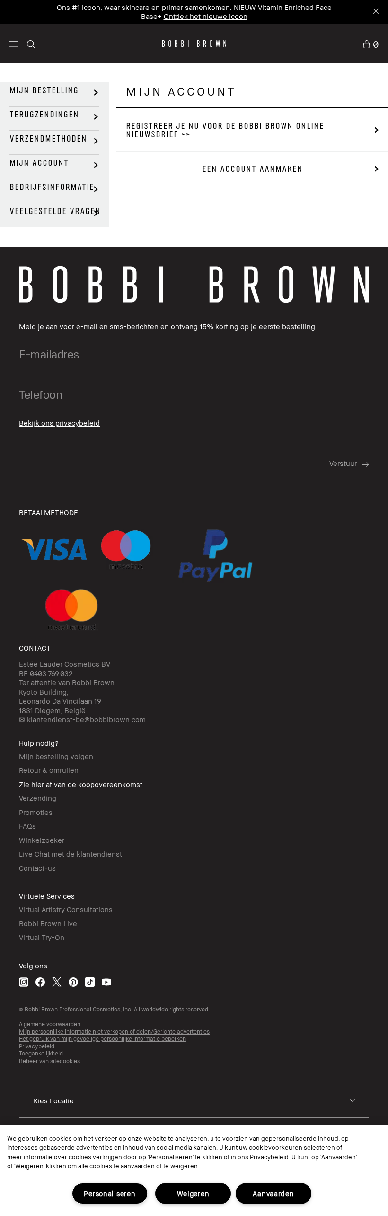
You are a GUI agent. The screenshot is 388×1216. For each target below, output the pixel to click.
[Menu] (13, 43)
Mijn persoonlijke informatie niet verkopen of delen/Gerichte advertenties (114, 1031)
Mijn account (39, 163)
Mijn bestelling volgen (56, 756)
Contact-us (37, 868)
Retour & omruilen (49, 770)
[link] (370, 43)
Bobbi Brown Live (48, 923)
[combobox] (194, 1101)
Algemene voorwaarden (49, 1024)
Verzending (37, 798)
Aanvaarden (273, 1193)
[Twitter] (57, 982)
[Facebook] (40, 982)
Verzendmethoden (48, 138)
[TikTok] (90, 982)
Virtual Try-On (41, 937)
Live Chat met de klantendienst (70, 853)
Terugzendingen (44, 114)
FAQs (27, 826)
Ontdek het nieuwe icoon (205, 16)
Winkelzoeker (41, 840)
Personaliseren (109, 1193)
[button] (13, 43)
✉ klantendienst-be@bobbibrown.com (82, 719)
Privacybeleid (36, 1046)
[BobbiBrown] (194, 43)
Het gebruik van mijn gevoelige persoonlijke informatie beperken (102, 1038)
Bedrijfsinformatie (51, 187)
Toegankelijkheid (41, 1053)
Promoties (36, 812)
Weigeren (193, 1193)
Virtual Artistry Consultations (66, 909)
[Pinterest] (73, 982)
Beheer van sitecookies (49, 1060)
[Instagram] (23, 982)
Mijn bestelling (44, 90)
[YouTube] (106, 982)
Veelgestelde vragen (55, 211)
